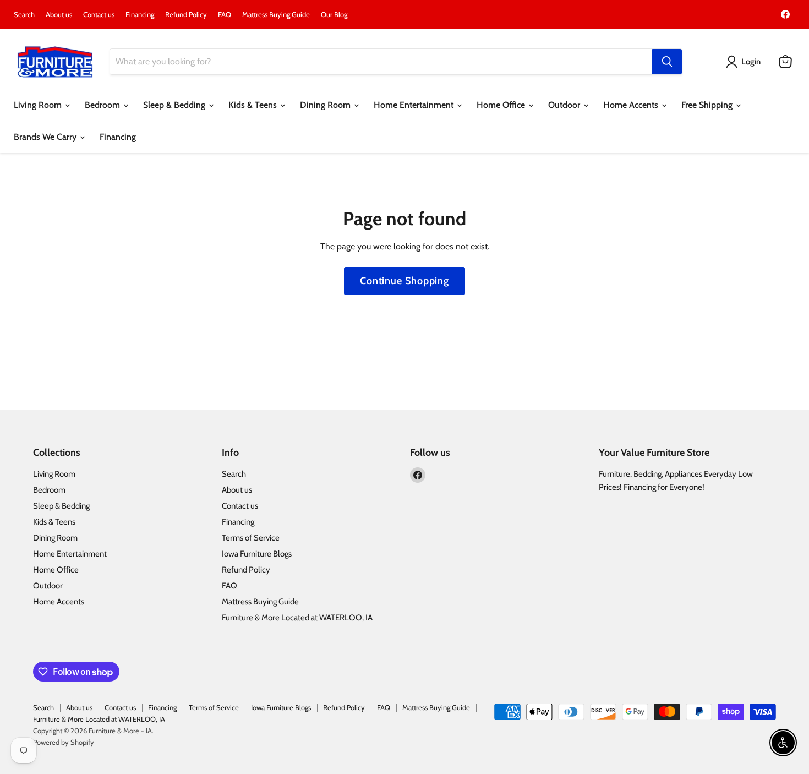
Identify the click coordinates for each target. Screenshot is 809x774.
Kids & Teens (253, 105)
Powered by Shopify (63, 742)
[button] (745, 61)
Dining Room (326, 105)
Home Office (502, 105)
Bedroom (103, 105)
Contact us (98, 14)
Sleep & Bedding (175, 105)
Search (24, 14)
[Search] (667, 61)
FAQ (224, 14)
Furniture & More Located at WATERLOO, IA (297, 618)
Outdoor (565, 105)
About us (59, 14)
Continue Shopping (404, 281)
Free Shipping (708, 105)
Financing (139, 14)
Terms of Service (251, 538)
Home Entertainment (415, 105)
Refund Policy (186, 14)
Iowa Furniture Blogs (257, 554)
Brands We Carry (46, 137)
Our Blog (334, 14)
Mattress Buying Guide (276, 14)
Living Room (39, 105)
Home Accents (631, 105)
